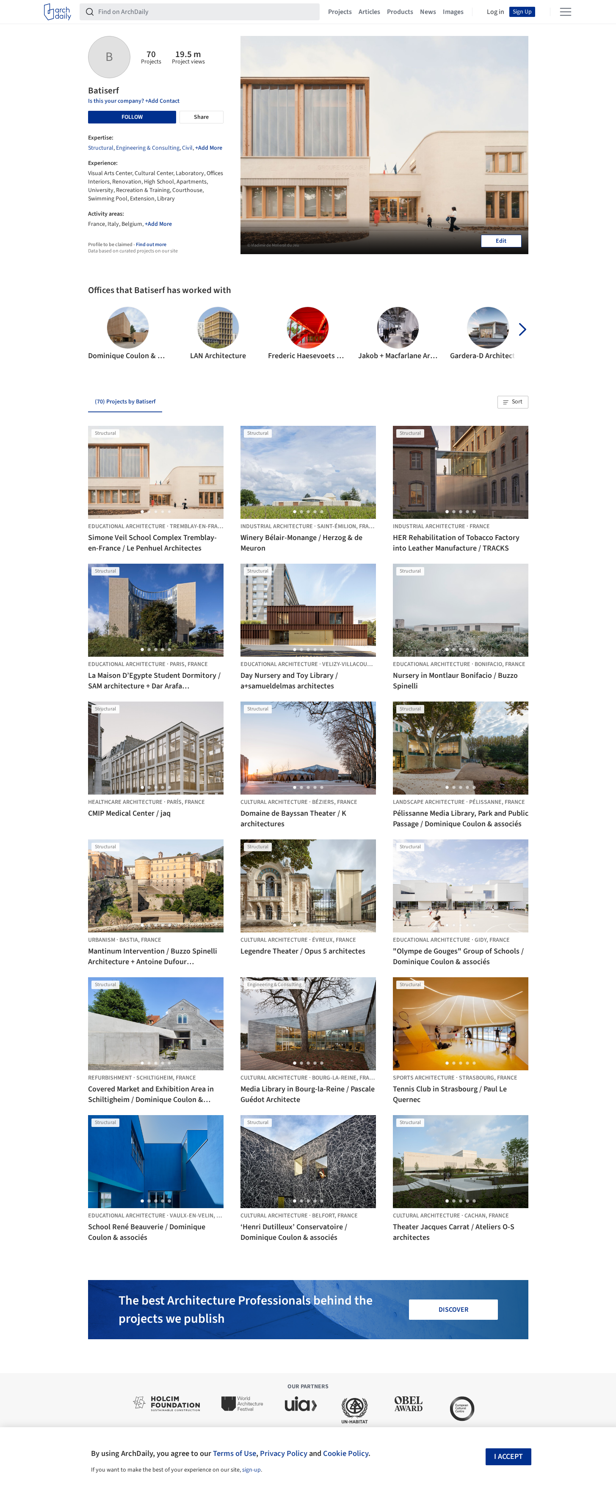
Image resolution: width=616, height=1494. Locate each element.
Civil (187, 148)
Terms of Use (234, 1453)
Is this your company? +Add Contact (134, 101)
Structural (100, 148)
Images (453, 11)
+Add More (208, 148)
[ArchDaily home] (57, 11)
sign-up (251, 1470)
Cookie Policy (345, 1453)
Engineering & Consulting (148, 148)
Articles (369, 11)
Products (400, 11)
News (428, 11)
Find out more (151, 244)
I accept (508, 1456)
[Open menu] (565, 12)
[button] (98, 334)
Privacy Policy (283, 1453)
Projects (340, 11)
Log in (495, 11)
